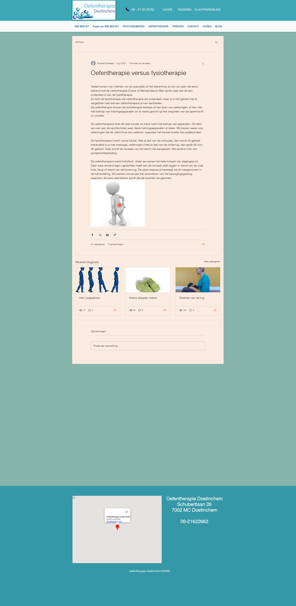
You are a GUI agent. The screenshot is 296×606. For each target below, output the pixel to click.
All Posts (79, 42)
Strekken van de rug (191, 298)
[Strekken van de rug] (198, 279)
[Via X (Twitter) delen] (99, 234)
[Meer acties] (203, 63)
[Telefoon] (127, 9)
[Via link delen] (114, 234)
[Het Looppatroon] (98, 279)
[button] (216, 42)
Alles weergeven (212, 261)
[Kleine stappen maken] (148, 279)
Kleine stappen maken (143, 298)
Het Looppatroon (89, 298)
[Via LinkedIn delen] (107, 234)
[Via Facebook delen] (92, 234)
